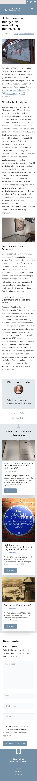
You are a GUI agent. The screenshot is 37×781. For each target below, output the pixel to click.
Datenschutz (18, 774)
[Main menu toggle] (32, 9)
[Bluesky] (35, 2)
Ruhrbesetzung (11, 132)
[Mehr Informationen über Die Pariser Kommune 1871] (18, 589)
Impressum (18, 771)
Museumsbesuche (26, 34)
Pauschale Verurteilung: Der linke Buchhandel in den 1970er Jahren (18, 465)
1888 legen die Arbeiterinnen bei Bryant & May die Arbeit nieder (18, 547)
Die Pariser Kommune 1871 (17, 605)
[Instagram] (27, 2)
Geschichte (12, 471)
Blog (16, 34)
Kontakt (18, 768)
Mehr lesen (10, 491)
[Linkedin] (31, 2)
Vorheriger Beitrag (18, 413)
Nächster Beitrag (19, 418)
